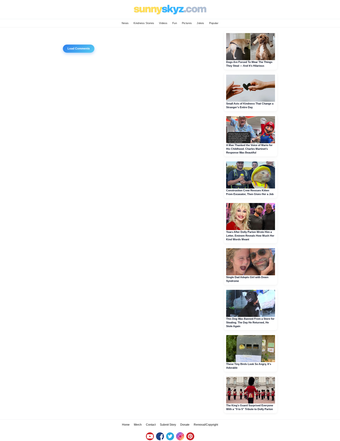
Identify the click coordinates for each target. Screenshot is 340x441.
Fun (174, 23)
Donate (184, 424)
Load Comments (78, 48)
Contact (151, 424)
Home (126, 424)
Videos (163, 23)
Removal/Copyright (206, 424)
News (125, 23)
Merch (138, 424)
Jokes (200, 23)
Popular (213, 23)
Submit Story (168, 424)
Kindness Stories (144, 23)
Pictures (187, 23)
